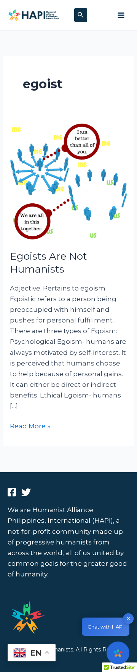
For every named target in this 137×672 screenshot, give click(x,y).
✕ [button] (128, 618)
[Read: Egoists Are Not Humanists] (68, 181)
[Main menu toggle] (121, 15)
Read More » (30, 425)
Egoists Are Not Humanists (48, 262)
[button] (80, 15)
